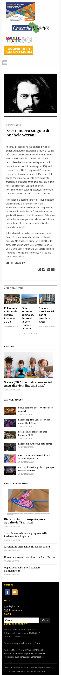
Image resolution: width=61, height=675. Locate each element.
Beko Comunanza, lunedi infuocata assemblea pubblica (35, 457)
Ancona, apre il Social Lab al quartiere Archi (46, 315)
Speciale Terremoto (15, 484)
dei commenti (13, 610)
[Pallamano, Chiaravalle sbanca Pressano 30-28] (12, 299)
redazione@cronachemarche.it (30, 653)
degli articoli (12, 606)
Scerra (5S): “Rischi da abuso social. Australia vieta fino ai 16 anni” (28, 384)
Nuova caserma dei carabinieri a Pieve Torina (29, 557)
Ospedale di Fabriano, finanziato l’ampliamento (22, 569)
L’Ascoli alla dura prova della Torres (35, 443)
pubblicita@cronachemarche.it (29, 656)
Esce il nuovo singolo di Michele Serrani (27, 133)
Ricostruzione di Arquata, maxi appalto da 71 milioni (25, 521)
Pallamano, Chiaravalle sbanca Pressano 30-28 (11, 315)
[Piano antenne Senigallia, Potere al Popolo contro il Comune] (29, 299)
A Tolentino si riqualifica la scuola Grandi (27, 546)
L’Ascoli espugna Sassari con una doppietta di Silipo (34, 421)
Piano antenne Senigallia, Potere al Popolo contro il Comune (27, 318)
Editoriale (10, 347)
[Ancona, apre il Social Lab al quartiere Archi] (47, 299)
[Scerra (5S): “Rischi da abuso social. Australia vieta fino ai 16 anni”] (30, 365)
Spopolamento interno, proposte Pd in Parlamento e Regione (25, 535)
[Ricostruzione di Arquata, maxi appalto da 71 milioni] (30, 502)
